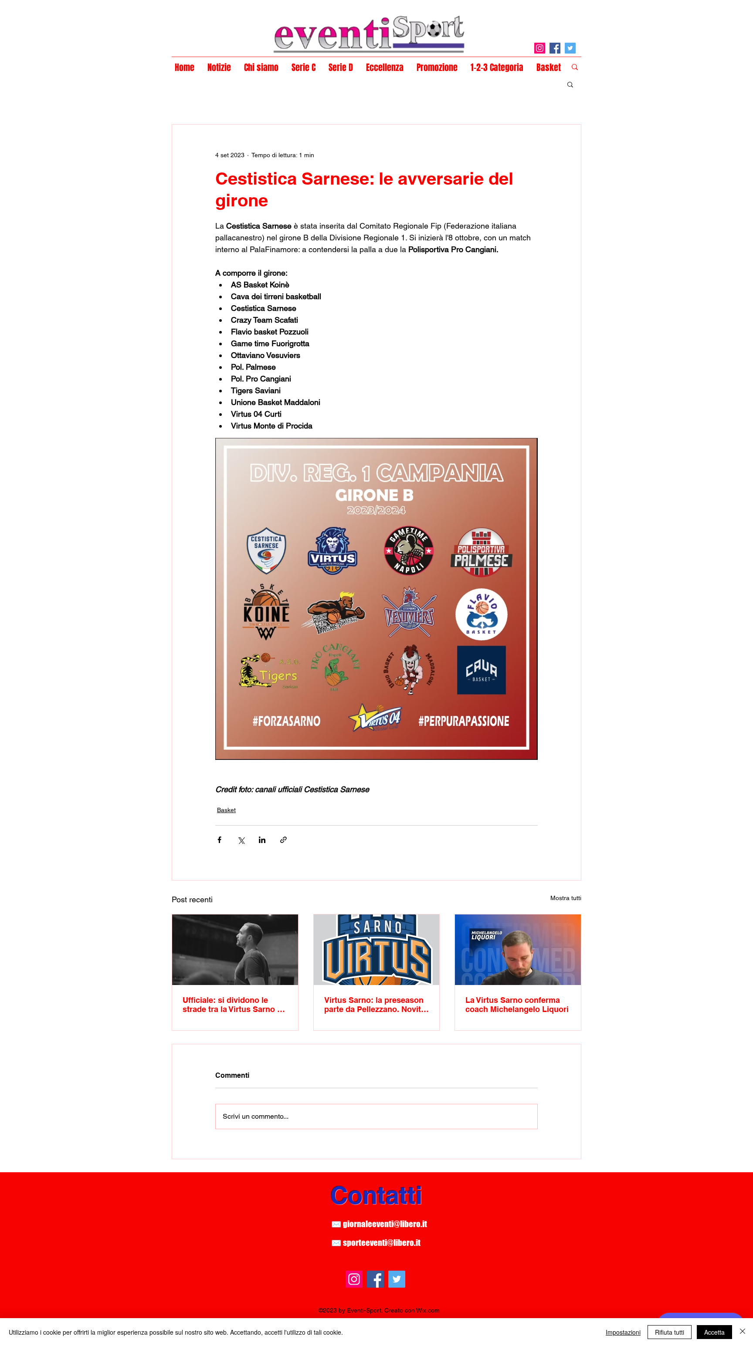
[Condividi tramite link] (283, 840)
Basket (226, 809)
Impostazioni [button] (623, 1332)
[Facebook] (554, 48)
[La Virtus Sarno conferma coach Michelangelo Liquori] (518, 949)
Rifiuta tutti (669, 1332)
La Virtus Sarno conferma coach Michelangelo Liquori (517, 1004)
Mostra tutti (565, 897)
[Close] (742, 1332)
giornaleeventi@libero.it (385, 1224)
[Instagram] (539, 48)
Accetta (714, 1332)
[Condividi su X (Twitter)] (241, 840)
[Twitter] (570, 48)
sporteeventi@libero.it (382, 1243)
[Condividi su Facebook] (219, 840)
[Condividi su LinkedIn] (262, 840)
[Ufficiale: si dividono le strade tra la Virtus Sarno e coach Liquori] (235, 949)
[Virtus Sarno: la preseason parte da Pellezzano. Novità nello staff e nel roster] (377, 949)
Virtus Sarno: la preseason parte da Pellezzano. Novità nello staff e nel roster (374, 1004)
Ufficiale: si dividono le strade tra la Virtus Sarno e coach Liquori (232, 1004)
